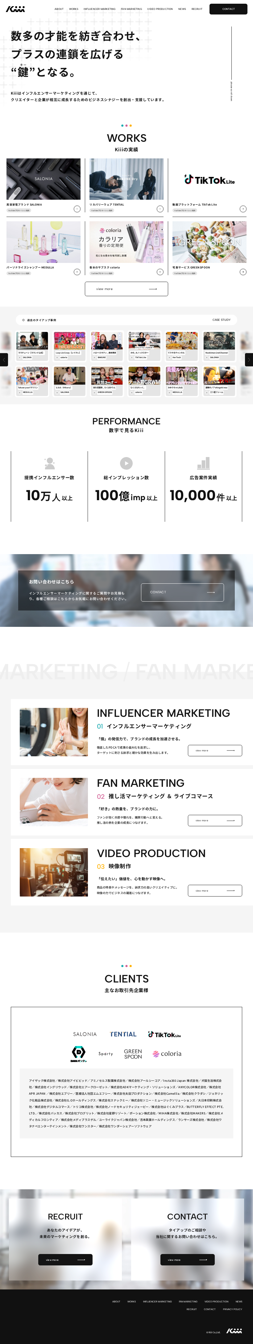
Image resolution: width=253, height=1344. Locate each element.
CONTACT (210, 1309)
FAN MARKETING (131, 9)
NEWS (182, 9)
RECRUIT (197, 9)
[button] (4, 359)
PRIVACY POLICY (232, 1309)
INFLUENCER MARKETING (99, 9)
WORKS (73, 9)
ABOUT (59, 9)
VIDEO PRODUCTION (160, 9)
